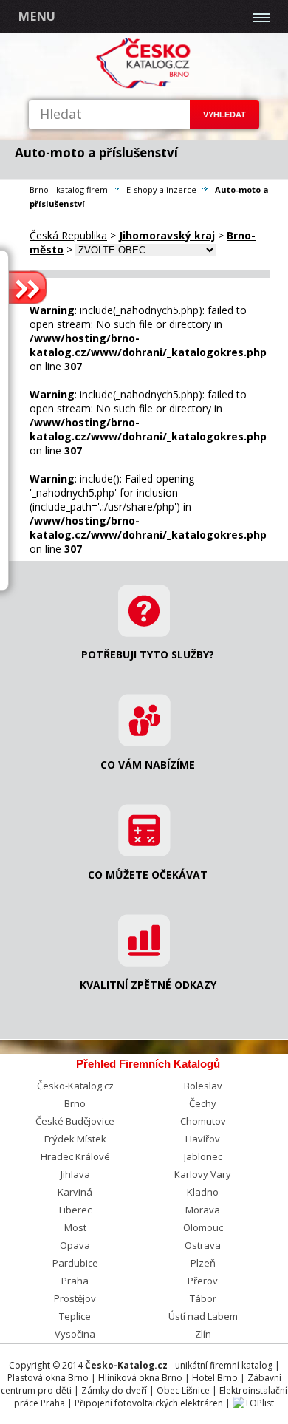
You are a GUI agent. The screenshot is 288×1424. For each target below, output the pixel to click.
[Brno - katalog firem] (144, 85)
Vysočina (75, 1333)
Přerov (203, 1280)
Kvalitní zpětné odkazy (148, 985)
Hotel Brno (215, 1378)
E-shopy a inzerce (161, 189)
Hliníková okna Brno (140, 1378)
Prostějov (75, 1298)
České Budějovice (74, 1121)
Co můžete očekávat (148, 875)
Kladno (203, 1192)
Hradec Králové (75, 1156)
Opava (75, 1245)
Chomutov (203, 1121)
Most (75, 1227)
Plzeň (203, 1263)
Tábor (203, 1298)
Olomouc (203, 1227)
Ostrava (203, 1245)
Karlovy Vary (202, 1174)
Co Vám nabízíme (147, 764)
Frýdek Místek (75, 1138)
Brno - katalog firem (69, 189)
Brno (75, 1103)
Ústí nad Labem (203, 1316)
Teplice (75, 1316)
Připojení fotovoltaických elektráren (149, 1403)
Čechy (202, 1103)
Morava (202, 1209)
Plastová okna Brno (48, 1378)
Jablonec (203, 1156)
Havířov (202, 1138)
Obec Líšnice (183, 1390)
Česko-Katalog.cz (75, 1085)
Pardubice (75, 1263)
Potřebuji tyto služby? (147, 654)
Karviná (75, 1192)
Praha (75, 1280)
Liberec (75, 1209)
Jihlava (75, 1174)
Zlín (203, 1333)
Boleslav (203, 1085)
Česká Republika (68, 235)
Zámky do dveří (114, 1390)
